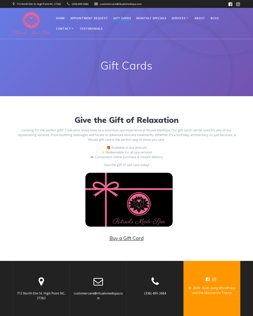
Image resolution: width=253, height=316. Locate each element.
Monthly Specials (151, 18)
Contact (63, 28)
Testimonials (91, 28)
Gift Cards (122, 18)
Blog (215, 18)
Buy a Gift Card (127, 238)
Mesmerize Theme (218, 293)
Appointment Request (89, 18)
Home (60, 18)
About (199, 18)
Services (179, 18)
